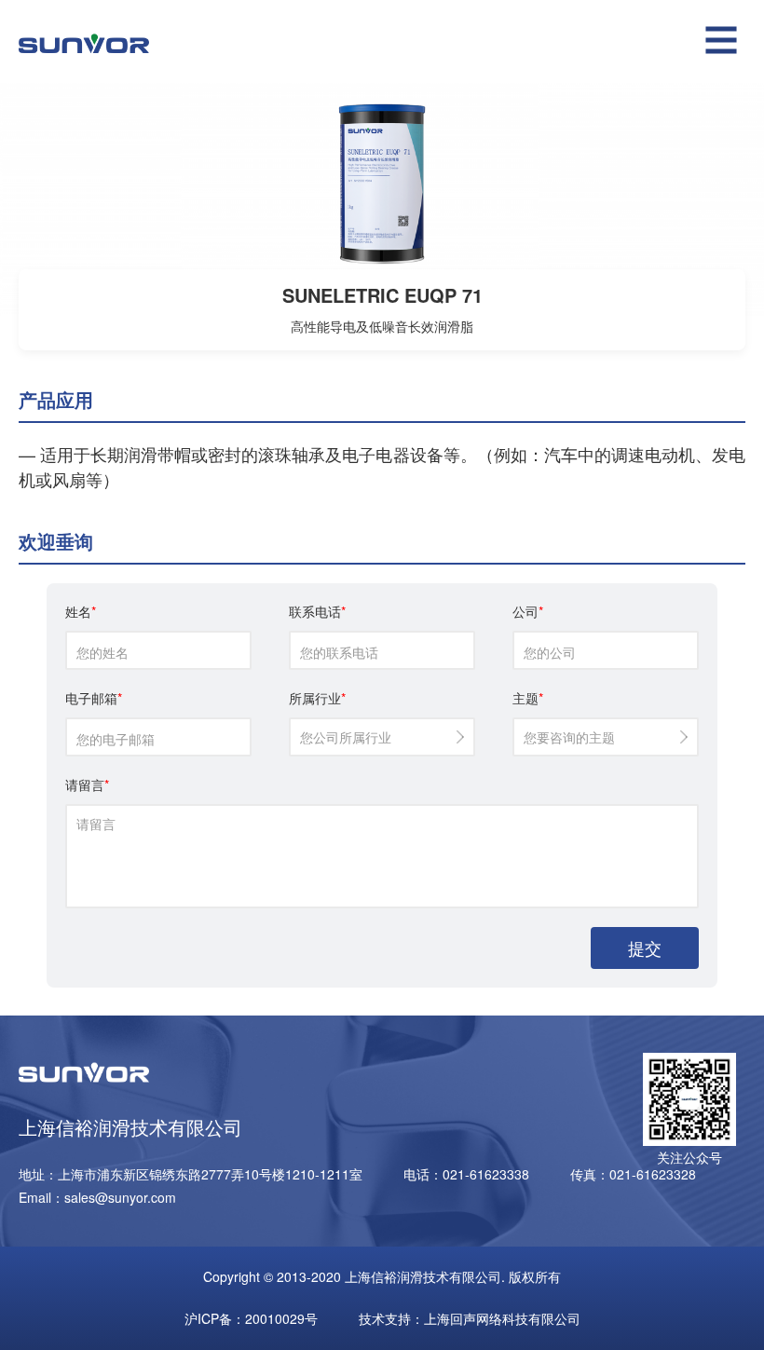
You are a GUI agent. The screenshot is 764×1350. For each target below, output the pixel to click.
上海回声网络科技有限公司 (502, 1318)
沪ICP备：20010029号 (251, 1318)
